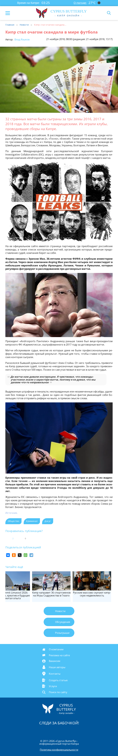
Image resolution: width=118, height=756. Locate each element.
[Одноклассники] (13, 555)
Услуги (53, 686)
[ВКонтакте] (8, 555)
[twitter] (55, 730)
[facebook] (41, 730)
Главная (9, 24)
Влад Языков (22, 39)
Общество (13, 521)
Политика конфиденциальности (59, 749)
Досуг (48, 521)
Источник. (11, 513)
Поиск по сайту (58, 692)
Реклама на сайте (59, 655)
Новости (24, 24)
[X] (19, 555)
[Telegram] (31, 555)
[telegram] (62, 730)
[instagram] (48, 730)
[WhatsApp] (25, 555)
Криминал (31, 521)
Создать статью (58, 680)
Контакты (54, 673)
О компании (56, 649)
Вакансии (54, 661)
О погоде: (80, 3)
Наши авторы (57, 667)
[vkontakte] (69, 730)
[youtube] (76, 730)
